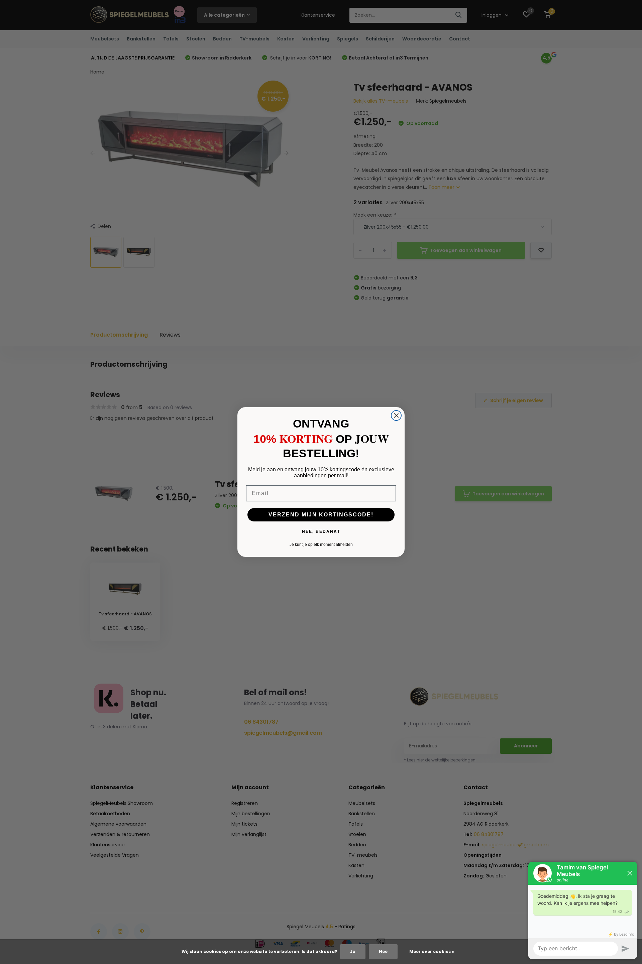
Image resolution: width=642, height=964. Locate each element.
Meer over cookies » (431, 951)
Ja (352, 951)
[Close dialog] (396, 415)
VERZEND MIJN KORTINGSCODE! (321, 514)
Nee (383, 951)
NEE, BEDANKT (321, 531)
